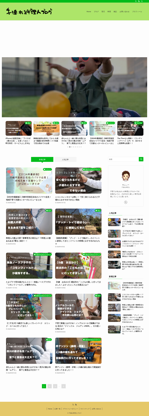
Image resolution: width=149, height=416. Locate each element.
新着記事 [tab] (42, 159)
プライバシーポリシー (70, 409)
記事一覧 (57, 409)
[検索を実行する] (141, 159)
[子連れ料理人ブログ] (29, 11)
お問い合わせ (96, 409)
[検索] (141, 1)
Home (50, 409)
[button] (72, 114)
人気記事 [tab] (65, 159)
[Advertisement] (74, 37)
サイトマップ (85, 409)
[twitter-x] (135, 1)
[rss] (138, 1)
